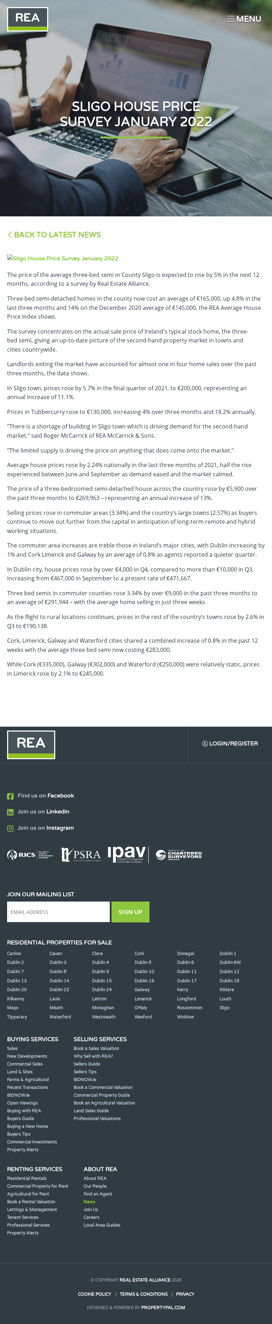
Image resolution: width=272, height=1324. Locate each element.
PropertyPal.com (163, 1307)
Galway (142, 989)
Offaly (141, 1007)
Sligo (225, 1007)
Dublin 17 (187, 980)
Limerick (143, 998)
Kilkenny (15, 998)
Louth (225, 998)
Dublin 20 (17, 989)
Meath (56, 1007)
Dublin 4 (100, 962)
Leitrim (99, 998)
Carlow (14, 953)
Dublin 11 (187, 971)
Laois (55, 998)
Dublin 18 (229, 980)
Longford (186, 998)
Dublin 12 (229, 971)
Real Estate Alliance (145, 1280)
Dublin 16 (144, 980)
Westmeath (103, 1017)
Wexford (143, 1017)
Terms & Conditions (144, 1294)
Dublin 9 (100, 971)
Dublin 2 (15, 962)
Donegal (185, 953)
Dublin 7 (15, 971)
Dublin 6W (230, 962)
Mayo (12, 1007)
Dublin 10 (144, 971)
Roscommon (189, 1007)
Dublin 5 (143, 962)
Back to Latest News (57, 235)
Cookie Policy (94, 1294)
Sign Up (130, 912)
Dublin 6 (185, 962)
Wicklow (185, 1017)
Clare (97, 953)
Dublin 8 (58, 971)
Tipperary (17, 1017)
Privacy (185, 1294)
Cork (139, 953)
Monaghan (103, 1007)
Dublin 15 (102, 980)
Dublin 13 (17, 980)
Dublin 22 (59, 989)
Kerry (182, 989)
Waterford (60, 1017)
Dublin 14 (59, 980)
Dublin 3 (58, 962)
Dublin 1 (228, 953)
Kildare (227, 989)
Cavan (56, 953)
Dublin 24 (102, 989)
